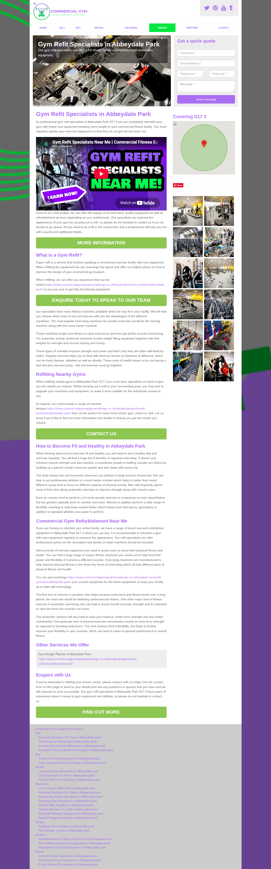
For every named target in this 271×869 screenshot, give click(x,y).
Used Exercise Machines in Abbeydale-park (68, 741)
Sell (62, 27)
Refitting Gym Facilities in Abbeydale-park (66, 826)
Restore (192, 27)
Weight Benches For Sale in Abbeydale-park (68, 809)
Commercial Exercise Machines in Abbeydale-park (72, 745)
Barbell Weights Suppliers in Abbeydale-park (68, 817)
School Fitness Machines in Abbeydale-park (68, 856)
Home (43, 27)
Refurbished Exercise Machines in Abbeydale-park (72, 847)
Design (162, 27)
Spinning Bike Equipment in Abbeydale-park (68, 801)
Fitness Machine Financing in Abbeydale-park (69, 779)
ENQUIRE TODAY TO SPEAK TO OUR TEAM (101, 300)
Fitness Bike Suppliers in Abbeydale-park (66, 805)
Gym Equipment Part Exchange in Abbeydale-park (72, 762)
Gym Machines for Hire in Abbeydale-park (66, 775)
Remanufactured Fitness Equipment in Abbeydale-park (75, 839)
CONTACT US (101, 433)
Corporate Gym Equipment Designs (59, 729)
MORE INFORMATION (101, 242)
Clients (223, 27)
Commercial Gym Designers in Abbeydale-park (70, 860)
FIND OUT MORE (101, 712)
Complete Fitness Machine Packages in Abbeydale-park (76, 750)
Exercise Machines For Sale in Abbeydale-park (70, 737)
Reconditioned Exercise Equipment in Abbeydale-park (74, 843)
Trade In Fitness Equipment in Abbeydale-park (70, 758)
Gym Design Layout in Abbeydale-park (64, 830)
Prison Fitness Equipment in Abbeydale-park (68, 864)
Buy (78, 27)
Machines (131, 27)
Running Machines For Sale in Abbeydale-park (70, 792)
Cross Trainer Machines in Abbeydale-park (67, 788)
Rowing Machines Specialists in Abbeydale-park (70, 796)
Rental (99, 27)
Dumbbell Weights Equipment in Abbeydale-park (71, 813)
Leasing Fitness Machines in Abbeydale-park (68, 771)
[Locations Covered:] (35, 3)
